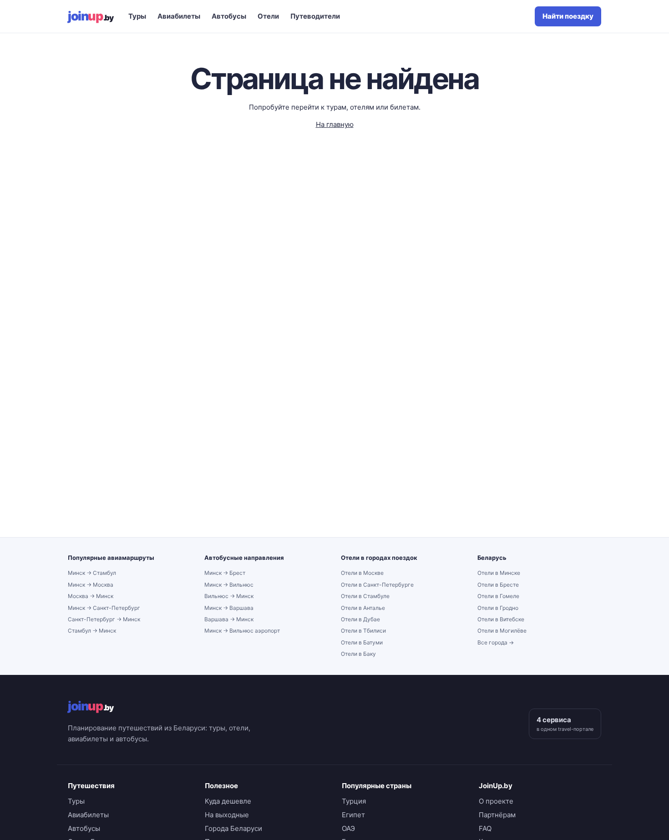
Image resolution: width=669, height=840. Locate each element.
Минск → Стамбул (92, 572)
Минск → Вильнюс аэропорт (242, 630)
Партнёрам (497, 814)
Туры (137, 16)
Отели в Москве (362, 572)
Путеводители (315, 16)
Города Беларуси (233, 828)
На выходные (227, 814)
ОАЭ (348, 828)
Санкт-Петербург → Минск (104, 619)
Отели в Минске (498, 572)
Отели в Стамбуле (365, 596)
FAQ (485, 828)
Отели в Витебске (500, 619)
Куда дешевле (228, 801)
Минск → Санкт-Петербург (104, 607)
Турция (354, 801)
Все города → (495, 642)
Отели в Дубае (360, 619)
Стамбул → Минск (92, 630)
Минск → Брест (224, 572)
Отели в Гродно (497, 607)
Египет (353, 814)
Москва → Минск (90, 596)
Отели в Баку (358, 653)
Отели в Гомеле (498, 596)
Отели (268, 16)
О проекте (496, 801)
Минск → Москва (90, 584)
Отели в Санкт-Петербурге (377, 584)
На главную (335, 124)
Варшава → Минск (228, 619)
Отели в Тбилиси (363, 630)
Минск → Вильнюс (228, 584)
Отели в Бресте (498, 584)
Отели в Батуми (362, 642)
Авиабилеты (178, 16)
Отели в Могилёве (502, 630)
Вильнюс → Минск (228, 596)
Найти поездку (567, 16)
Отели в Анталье (363, 607)
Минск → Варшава (228, 607)
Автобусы (229, 16)
